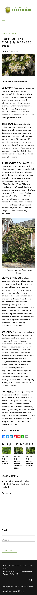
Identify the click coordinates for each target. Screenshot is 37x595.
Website (5, 540)
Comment (6, 493)
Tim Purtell (5, 51)
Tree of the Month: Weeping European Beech (18, 462)
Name (5, 521)
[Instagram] (30, 580)
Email (5, 530)
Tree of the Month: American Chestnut (29, 461)
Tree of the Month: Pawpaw (5, 460)
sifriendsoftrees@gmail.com (19, 571)
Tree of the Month (9, 33)
